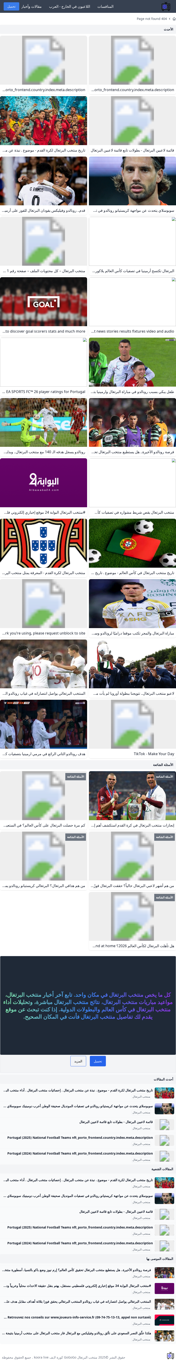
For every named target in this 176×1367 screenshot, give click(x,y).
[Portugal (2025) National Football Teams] (164, 1140)
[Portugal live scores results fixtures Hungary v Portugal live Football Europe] (164, 1320)
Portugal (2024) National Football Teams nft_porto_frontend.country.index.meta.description (80, 1153)
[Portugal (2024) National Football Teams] (164, 1156)
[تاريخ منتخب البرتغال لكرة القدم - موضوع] (164, 1093)
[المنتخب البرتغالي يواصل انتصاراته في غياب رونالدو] (164, 1304)
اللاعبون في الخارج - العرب (69, 6)
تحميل (11, 6)
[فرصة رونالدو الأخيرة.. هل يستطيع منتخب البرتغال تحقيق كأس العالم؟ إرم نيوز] (164, 1272)
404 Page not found (152, 18)
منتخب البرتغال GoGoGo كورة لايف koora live (65, 1357)
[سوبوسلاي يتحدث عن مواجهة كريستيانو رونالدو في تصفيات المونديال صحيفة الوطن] (164, 1108)
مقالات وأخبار (31, 6)
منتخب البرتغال (141, 1096)
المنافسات (105, 6)
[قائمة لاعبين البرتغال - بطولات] (164, 1124)
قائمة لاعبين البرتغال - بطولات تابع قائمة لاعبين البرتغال (116, 1122)
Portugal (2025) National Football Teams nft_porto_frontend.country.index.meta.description (80, 1137)
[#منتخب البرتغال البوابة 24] (164, 1288)
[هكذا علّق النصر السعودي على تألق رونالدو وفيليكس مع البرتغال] (164, 1335)
